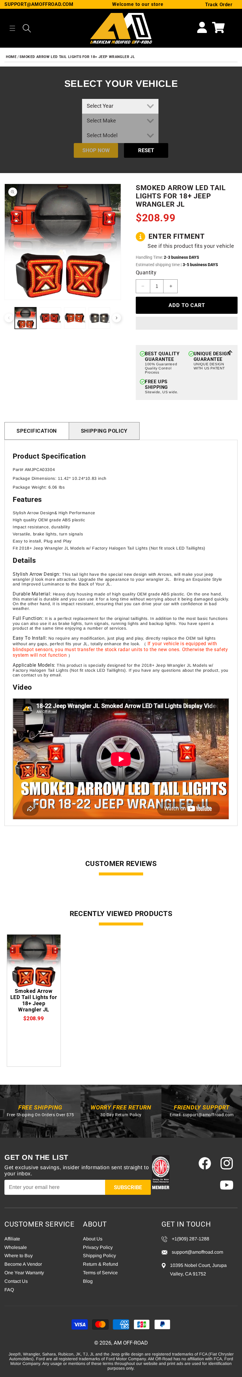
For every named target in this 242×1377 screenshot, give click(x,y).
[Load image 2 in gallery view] (50, 318)
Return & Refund (100, 1264)
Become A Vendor (23, 1264)
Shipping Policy (104, 431)
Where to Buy (18, 1255)
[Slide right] (116, 317)
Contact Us (16, 1281)
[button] (12, 28)
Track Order (219, 4)
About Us (92, 1238)
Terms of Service (100, 1272)
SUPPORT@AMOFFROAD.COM (38, 4)
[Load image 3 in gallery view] (75, 318)
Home (11, 57)
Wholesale (15, 1247)
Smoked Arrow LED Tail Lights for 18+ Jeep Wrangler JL (77, 57)
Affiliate (12, 1238)
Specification (37, 431)
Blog (88, 1281)
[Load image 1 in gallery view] (25, 318)
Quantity (146, 272)
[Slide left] (8, 317)
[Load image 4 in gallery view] (99, 318)
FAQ (9, 1289)
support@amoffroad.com (208, 1114)
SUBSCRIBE (128, 1187)
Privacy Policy (98, 1247)
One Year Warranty (24, 1272)
